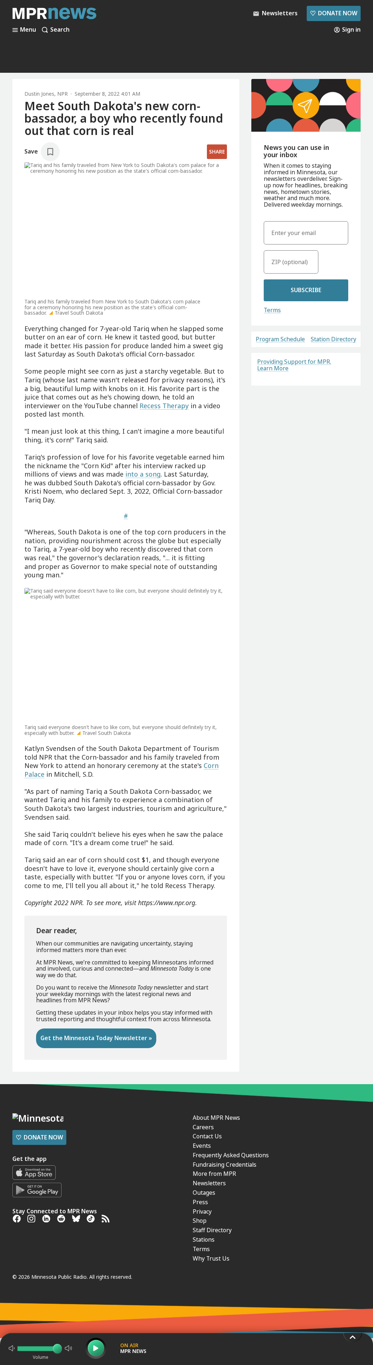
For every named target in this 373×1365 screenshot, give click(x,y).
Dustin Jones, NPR (46, 93)
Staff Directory (212, 1230)
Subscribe (306, 290)
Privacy (202, 1211)
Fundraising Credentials (224, 1165)
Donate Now (333, 13)
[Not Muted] (11, 1348)
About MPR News (216, 1118)
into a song (143, 474)
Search (60, 30)
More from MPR (214, 1174)
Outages (204, 1193)
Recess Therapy (164, 405)
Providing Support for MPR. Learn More (294, 365)
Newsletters (209, 1183)
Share (217, 151)
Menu (28, 30)
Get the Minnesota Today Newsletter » (96, 1038)
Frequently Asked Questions (231, 1155)
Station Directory (333, 339)
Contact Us (207, 1136)
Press (200, 1202)
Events (202, 1146)
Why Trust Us (211, 1258)
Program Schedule (280, 339)
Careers (203, 1127)
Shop (200, 1221)
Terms (272, 310)
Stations (204, 1239)
